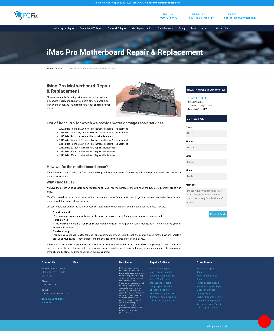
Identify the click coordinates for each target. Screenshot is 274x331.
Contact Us (222, 28)
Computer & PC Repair (91, 28)
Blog (193, 28)
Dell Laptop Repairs (160, 282)
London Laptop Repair (63, 28)
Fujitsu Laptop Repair (207, 282)
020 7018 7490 (134, 2)
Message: (191, 184)
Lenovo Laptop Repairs (162, 293)
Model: (189, 170)
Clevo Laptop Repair (207, 307)
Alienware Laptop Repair (209, 286)
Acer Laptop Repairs (161, 268)
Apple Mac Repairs (160, 279)
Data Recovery (165, 28)
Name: (189, 127)
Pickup (182, 28)
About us (206, 28)
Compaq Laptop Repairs (163, 296)
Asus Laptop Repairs (161, 271)
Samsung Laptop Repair (209, 304)
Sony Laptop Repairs (161, 286)
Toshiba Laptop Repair (162, 300)
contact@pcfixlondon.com (165, 2)
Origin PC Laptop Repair (209, 296)
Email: (189, 156)
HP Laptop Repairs (160, 289)
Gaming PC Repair (117, 28)
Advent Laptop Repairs (162, 275)
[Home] (46, 28)
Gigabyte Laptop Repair (208, 300)
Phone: (189, 141)
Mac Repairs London (142, 28)
